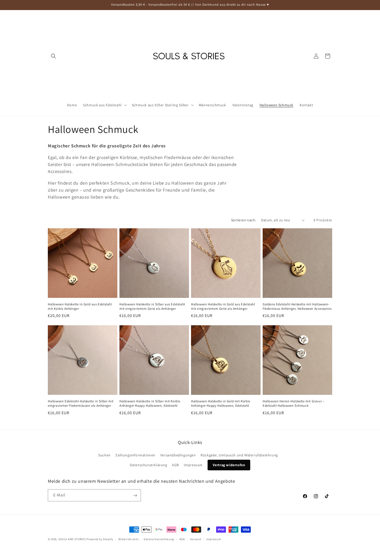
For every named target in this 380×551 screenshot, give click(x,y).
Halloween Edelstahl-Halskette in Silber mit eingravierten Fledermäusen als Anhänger (80, 403)
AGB (175, 465)
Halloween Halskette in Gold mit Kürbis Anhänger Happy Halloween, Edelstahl (220, 403)
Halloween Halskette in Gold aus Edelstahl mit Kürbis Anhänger (80, 306)
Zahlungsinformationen (135, 455)
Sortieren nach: (243, 220)
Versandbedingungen (178, 455)
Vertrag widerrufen (229, 465)
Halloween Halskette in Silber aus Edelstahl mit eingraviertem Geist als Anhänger (152, 306)
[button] (53, 56)
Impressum (193, 465)
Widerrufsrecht (128, 539)
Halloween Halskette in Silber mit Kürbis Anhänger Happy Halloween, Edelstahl (149, 403)
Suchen (104, 455)
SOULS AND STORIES (72, 539)
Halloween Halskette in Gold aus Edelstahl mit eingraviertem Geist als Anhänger (223, 306)
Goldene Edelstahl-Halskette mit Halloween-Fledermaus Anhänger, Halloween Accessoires (297, 306)
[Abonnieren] (135, 495)
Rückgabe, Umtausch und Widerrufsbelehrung (239, 455)
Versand (195, 539)
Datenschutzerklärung (148, 465)
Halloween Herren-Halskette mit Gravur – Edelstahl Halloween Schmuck (293, 403)
